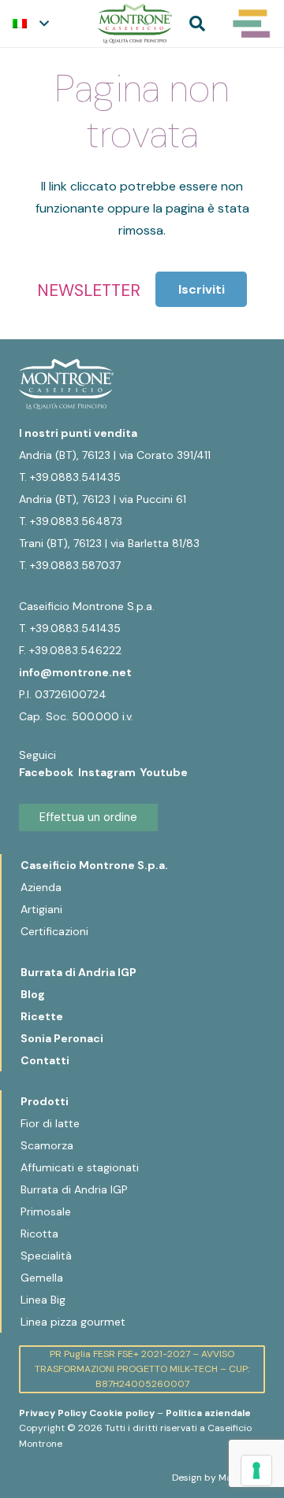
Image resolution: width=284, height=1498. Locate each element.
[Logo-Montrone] (135, 23)
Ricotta (39, 1233)
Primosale (46, 1211)
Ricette (42, 1016)
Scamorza (47, 1145)
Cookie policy (122, 1413)
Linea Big (43, 1300)
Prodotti (45, 1101)
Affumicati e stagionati (80, 1167)
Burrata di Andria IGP (78, 972)
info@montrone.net (75, 672)
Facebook (48, 772)
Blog (33, 994)
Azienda (41, 887)
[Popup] (251, 23)
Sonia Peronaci (62, 1038)
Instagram (109, 772)
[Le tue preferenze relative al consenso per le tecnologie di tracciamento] (256, 1470)
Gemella (42, 1278)
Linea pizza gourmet (73, 1322)
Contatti (45, 1060)
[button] (30, 23)
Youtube (164, 772)
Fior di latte (50, 1123)
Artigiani (41, 909)
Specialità (46, 1255)
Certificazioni (54, 931)
